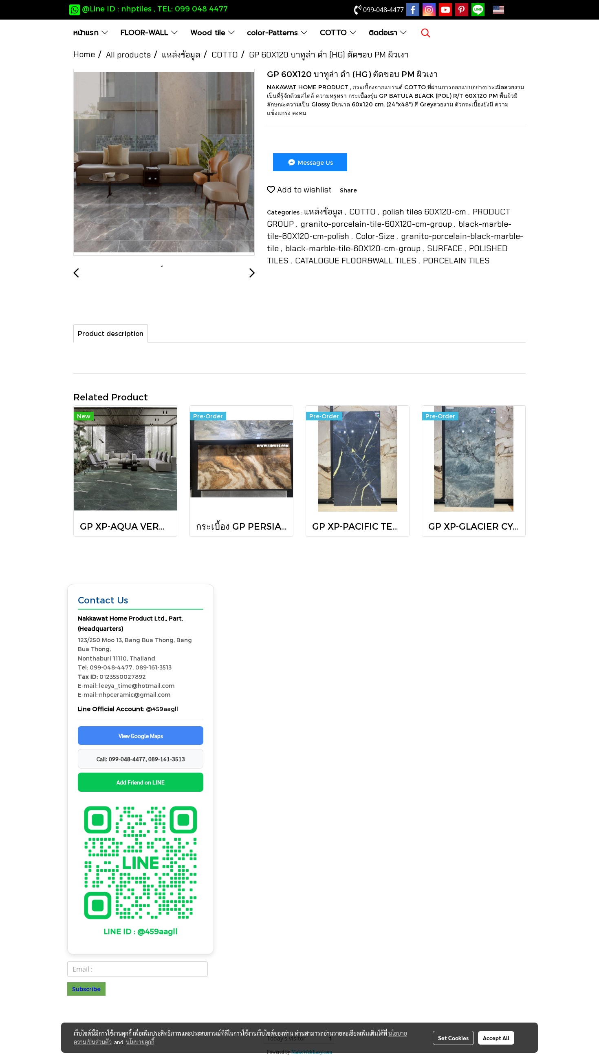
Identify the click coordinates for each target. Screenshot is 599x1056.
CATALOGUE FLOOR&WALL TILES (356, 260)
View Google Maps (141, 735)
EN (511, 9)
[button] (426, 33)
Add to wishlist (303, 189)
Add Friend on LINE (141, 782)
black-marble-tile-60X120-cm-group (354, 248)
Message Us (314, 162)
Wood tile (209, 32)
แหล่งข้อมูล (324, 211)
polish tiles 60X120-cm (425, 211)
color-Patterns (274, 32)
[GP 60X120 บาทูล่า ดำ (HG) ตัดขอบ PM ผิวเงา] (164, 162)
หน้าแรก (87, 32)
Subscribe (86, 988)
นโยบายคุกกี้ (140, 1041)
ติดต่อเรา (384, 32)
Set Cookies (453, 1037)
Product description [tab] (110, 333)
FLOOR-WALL (146, 32)
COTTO (335, 32)
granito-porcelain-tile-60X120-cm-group (377, 224)
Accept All (496, 1037)
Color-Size (376, 236)
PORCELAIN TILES (456, 260)
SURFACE (446, 248)
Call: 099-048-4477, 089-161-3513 (141, 758)
